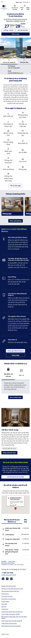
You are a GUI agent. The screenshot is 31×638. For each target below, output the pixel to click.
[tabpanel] (15, 69)
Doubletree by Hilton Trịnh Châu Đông (12, 564)
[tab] (9, 61)
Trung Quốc (11, 561)
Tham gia (22, 8)
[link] (14, 68)
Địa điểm (4, 561)
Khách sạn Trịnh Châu (7, 563)
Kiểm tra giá (19, 34)
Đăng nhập (27, 8)
